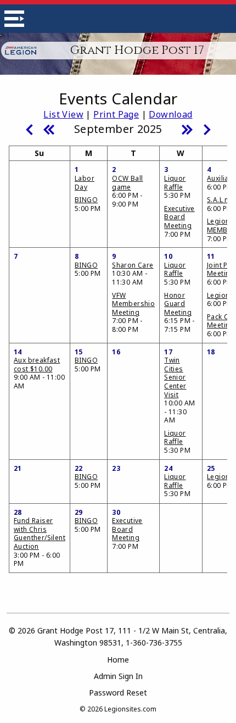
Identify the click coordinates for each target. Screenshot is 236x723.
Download (170, 114)
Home (118, 659)
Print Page (116, 114)
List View (63, 114)
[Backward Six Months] (48, 129)
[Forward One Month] (206, 129)
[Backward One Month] (29, 129)
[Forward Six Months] (187, 129)
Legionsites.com (130, 709)
